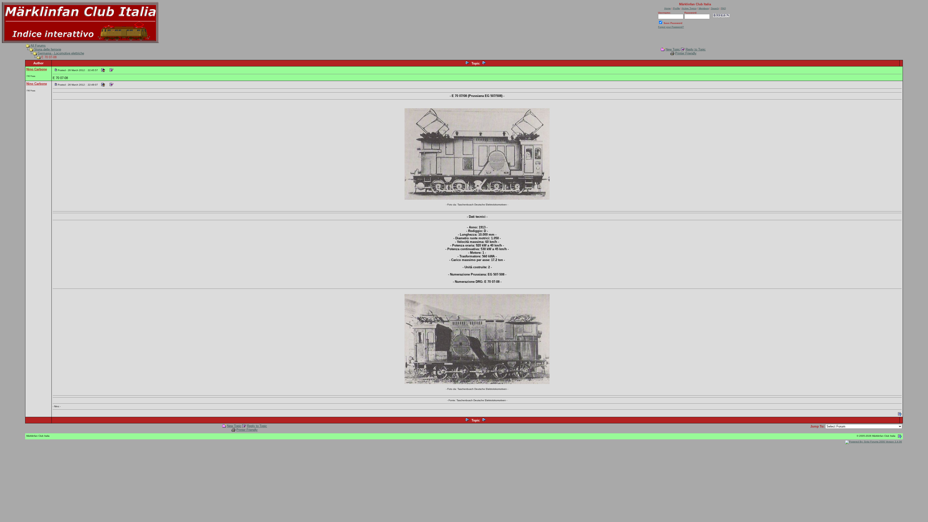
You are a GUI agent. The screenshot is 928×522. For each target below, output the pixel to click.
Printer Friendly (685, 53)
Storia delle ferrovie (47, 49)
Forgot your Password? (671, 27)
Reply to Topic (696, 49)
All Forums (38, 45)
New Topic (673, 49)
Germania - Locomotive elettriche (61, 53)
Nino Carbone (36, 69)
